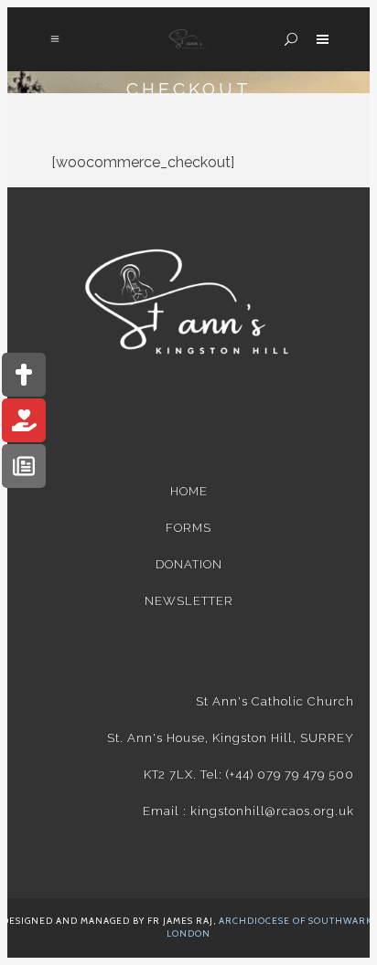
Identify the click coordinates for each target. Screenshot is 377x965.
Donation (189, 564)
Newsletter (189, 601)
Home (189, 491)
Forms (188, 528)
